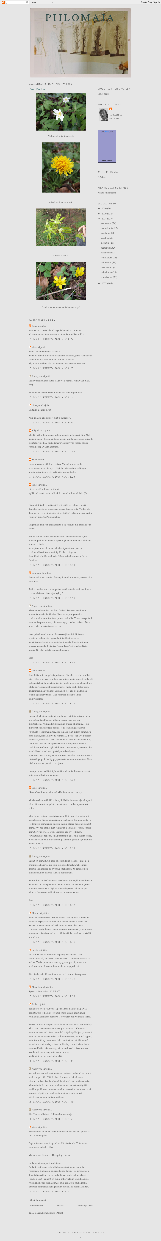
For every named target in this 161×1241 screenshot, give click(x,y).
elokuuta (105, 242)
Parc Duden (37, 89)
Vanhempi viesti (85, 1205)
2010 (104, 208)
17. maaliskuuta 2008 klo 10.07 (52, 451)
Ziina (34, 325)
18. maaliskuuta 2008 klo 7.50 (51, 1101)
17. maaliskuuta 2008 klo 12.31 (52, 564)
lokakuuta (106, 232)
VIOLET (102, 176)
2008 (104, 218)
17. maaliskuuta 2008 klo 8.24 (51, 339)
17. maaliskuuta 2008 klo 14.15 (52, 941)
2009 (104, 213)
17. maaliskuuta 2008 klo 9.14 (51, 397)
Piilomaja (80, 17)
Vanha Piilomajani (107, 192)
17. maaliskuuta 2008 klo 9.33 (51, 422)
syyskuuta (106, 237)
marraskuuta (107, 227)
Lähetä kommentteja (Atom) (49, 1212)
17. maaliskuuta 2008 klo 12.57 (52, 598)
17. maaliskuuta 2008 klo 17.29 (52, 996)
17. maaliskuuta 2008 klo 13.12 (52, 703)
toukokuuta (107, 257)
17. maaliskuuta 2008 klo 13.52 (52, 848)
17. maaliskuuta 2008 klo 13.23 (52, 779)
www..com (107, 132)
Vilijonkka (37, 430)
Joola (34, 1004)
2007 (104, 283)
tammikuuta (107, 277)
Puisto (35, 949)
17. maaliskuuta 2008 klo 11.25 (52, 476)
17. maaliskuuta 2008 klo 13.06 (52, 662)
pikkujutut (37, 405)
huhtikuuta (106, 262)
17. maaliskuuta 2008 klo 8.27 (51, 368)
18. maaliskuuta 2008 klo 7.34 (51, 1060)
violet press (103, 93)
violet (34, 347)
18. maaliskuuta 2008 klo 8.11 (51, 1191)
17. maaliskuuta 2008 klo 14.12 (52, 904)
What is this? (107, 160)
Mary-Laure (38, 986)
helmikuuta (106, 272)
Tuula (35, 459)
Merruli (35, 912)
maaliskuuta (107, 267)
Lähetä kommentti (38, 1199)
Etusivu (60, 1205)
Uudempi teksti (36, 1205)
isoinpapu (36, 572)
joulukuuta (106, 223)
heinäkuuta (106, 247)
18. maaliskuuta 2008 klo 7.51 (51, 1118)
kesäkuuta (106, 252)
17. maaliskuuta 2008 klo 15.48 (52, 979)
